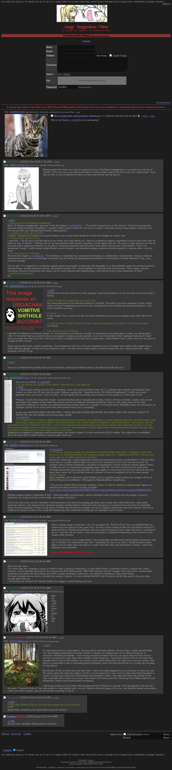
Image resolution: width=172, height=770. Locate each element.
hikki (65, 2)
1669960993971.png (19, 378)
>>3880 (55, 216)
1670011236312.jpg (18, 641)
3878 (49, 161)
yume (17, 2)
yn (3, 2)
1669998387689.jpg (18, 591)
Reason (127, 737)
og (37, 2)
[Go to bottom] (103, 36)
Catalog (27, 734)
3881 (48, 358)
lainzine (159, 2)
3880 (48, 282)
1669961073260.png (19, 445)
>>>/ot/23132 (55, 449)
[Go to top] (16, 734)
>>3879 (56, 162)
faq (87, 2)
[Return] (94, 36)
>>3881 (145, 116)
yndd (8, 2)
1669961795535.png (19, 520)
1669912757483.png (19, 165)
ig (40, 2)
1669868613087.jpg (19, 112)
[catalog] (86, 41)
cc (51, 2)
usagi (123, 2)
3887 (54, 637)
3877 (135, 116)
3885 (48, 561)
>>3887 (152, 116)
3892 (55, 716)
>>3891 (61, 638)
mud (117, 2)
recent (93, 2)
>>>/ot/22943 (43, 382)
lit (26, 2)
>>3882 (55, 283)
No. (131, 116)
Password (136, 734)
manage (109, 2)
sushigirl (151, 2)
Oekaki (66, 74)
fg (13, 2)
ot (47, 2)
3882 (48, 374)
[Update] (7, 750)
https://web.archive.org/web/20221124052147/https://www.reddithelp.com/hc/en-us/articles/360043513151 (100, 490)
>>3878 (11, 220)
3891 (49, 697)
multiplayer (139, 2)
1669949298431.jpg (18, 286)
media (31, 2)
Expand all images (163, 102)
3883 (48, 442)
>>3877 (11, 362)
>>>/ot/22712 (75, 120)
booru (130, 2)
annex (101, 2)
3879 (48, 216)
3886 (48, 588)
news (76, 2)
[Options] (167, 4)
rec (70, 2)
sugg (58, 2)
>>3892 (56, 698)
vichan (90, 760)
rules (82, 2)
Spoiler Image (119, 55)
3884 (48, 517)
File (59, 74)
